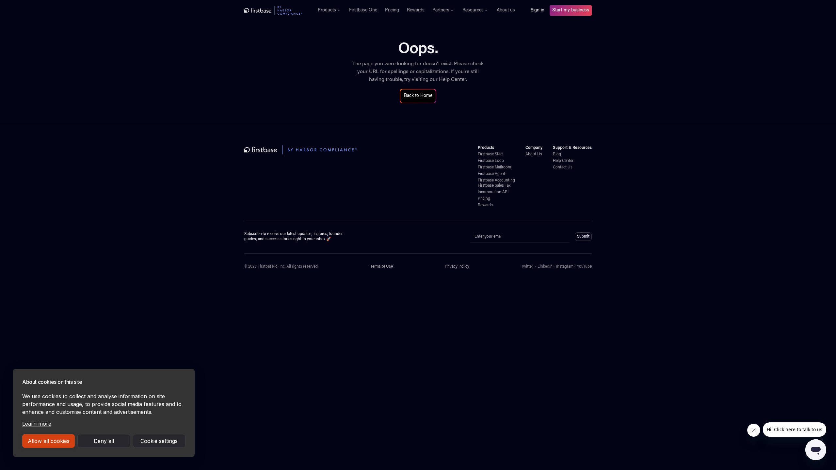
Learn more (36, 423)
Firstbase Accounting (496, 180)
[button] (329, 10)
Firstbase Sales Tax (494, 186)
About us (506, 10)
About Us (533, 154)
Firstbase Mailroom (494, 167)
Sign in (537, 10)
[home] (273, 10)
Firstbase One (363, 10)
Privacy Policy (457, 267)
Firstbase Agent (491, 174)
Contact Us (562, 167)
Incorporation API (493, 192)
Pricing (392, 10)
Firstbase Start (490, 154)
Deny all (104, 441)
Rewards (416, 10)
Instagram (564, 267)
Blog (557, 154)
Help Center (452, 79)
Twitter (527, 267)
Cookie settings (159, 441)
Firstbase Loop (491, 161)
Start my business (570, 10)
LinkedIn (545, 267)
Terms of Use (381, 267)
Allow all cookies (49, 441)
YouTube (584, 267)
